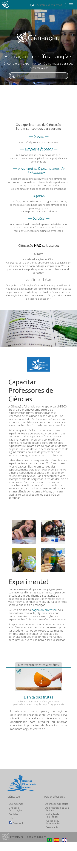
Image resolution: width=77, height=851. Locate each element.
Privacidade (17, 836)
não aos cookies (36, 836)
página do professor (44, 610)
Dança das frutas (38, 697)
